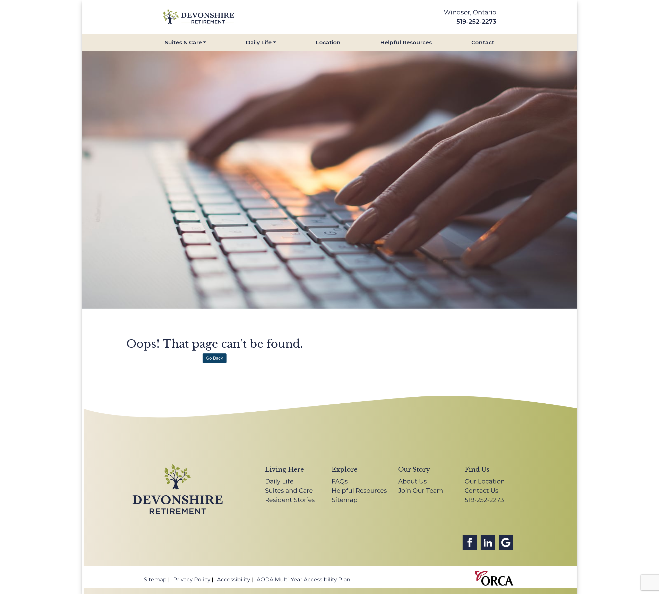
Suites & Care (183, 42)
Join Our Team (420, 490)
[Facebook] (470, 542)
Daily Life (259, 42)
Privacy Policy (191, 579)
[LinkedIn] (488, 542)
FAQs (340, 481)
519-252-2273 (476, 21)
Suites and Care (289, 490)
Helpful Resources (406, 42)
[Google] (506, 542)
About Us (412, 481)
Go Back (214, 358)
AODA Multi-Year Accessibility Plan (303, 579)
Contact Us (481, 490)
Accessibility (233, 579)
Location (328, 42)
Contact (482, 42)
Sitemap (345, 500)
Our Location (485, 481)
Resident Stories (290, 500)
